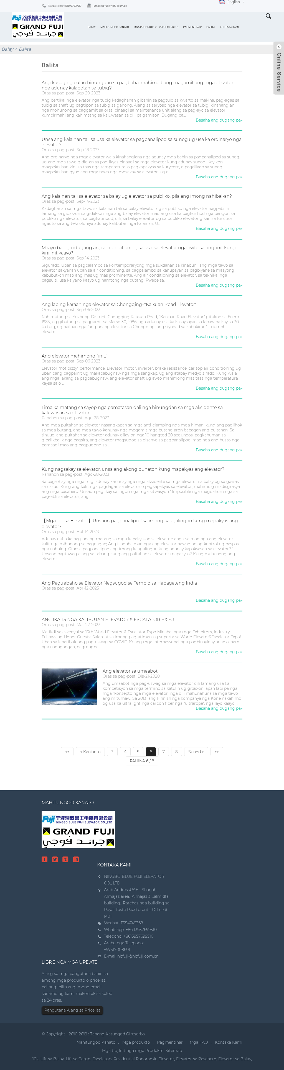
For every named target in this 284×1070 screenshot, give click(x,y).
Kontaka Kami (229, 27)
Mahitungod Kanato (114, 27)
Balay (92, 27)
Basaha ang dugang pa (219, 120)
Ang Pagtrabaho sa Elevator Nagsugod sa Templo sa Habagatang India (119, 583)
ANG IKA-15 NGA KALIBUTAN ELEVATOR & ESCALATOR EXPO (108, 619)
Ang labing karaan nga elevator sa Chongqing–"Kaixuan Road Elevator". (119, 304)
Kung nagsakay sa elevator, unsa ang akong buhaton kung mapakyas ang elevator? (133, 469)
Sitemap (174, 1050)
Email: (110, 5)
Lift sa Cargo (78, 1058)
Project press (168, 27)
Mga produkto (144, 27)
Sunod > (196, 751)
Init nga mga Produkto (141, 1050)
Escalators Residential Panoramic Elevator (133, 1058)
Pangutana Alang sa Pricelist (72, 1010)
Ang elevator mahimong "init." (74, 356)
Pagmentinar (192, 27)
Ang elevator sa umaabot (130, 671)
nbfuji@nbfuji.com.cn (138, 956)
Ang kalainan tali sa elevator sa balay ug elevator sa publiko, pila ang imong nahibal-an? (137, 196)
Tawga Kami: (65, 5)
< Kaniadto (90, 751)
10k (35, 1058)
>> (217, 751)
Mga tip (109, 1050)
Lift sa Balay (52, 1058)
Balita (210, 27)
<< (67, 751)
